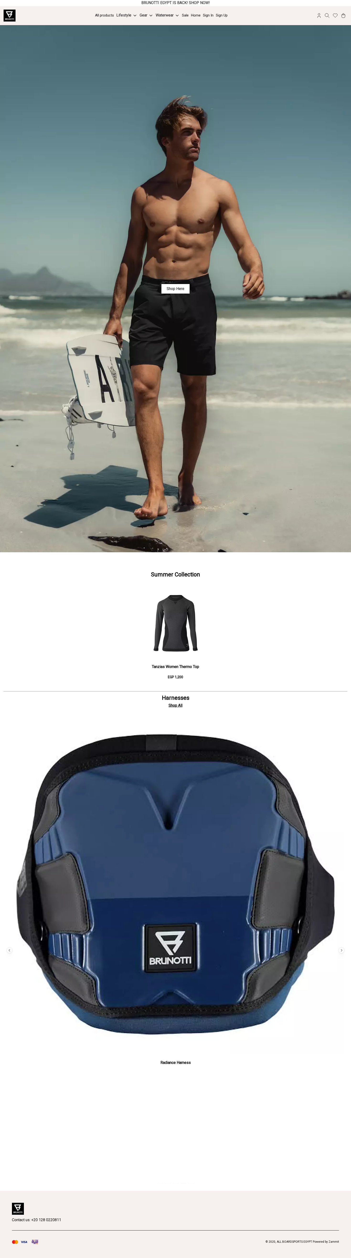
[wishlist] (335, 15)
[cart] (343, 15)
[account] (319, 15)
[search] (327, 15)
